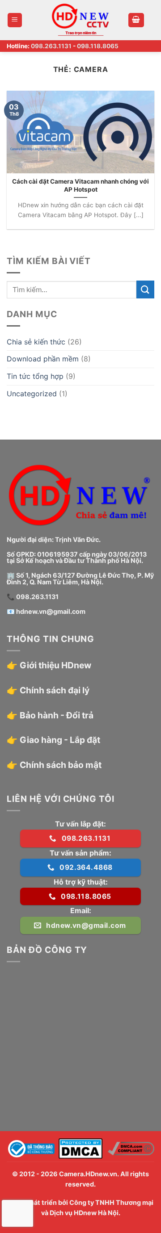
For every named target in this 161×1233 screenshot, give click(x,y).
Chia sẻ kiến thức (36, 341)
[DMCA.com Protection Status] (80, 1148)
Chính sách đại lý (54, 690)
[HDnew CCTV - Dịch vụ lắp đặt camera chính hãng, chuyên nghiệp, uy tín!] (80, 20)
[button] (15, 20)
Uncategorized (32, 393)
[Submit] (145, 289)
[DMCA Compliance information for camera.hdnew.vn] (131, 1148)
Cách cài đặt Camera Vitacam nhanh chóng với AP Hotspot (80, 185)
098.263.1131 (51, 46)
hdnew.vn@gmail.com (50, 611)
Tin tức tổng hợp (35, 376)
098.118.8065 (98, 46)
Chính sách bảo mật (61, 764)
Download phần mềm (43, 358)
